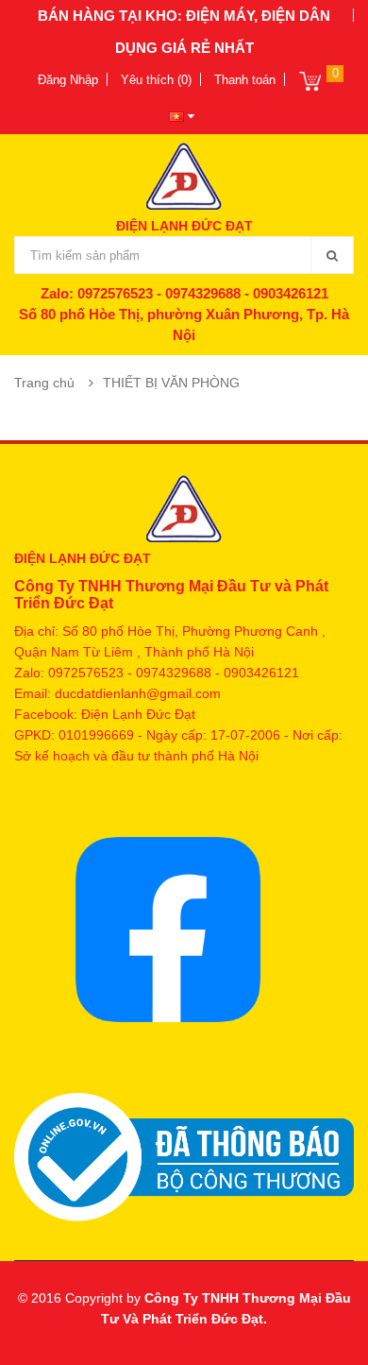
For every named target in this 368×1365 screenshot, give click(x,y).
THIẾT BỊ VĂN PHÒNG (171, 382)
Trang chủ (44, 382)
